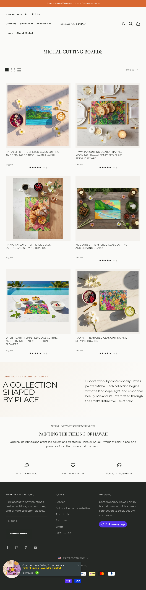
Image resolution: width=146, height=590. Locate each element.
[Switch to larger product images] (7, 70)
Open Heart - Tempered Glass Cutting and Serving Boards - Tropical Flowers (32, 341)
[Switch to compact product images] (19, 70)
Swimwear (26, 23)
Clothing (11, 23)
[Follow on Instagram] (17, 547)
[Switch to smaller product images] (13, 70)
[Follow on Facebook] (7, 547)
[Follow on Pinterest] (26, 547)
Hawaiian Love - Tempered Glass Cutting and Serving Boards (28, 246)
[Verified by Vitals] (37, 572)
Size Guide (63, 533)
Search (61, 502)
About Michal (25, 33)
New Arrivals (14, 14)
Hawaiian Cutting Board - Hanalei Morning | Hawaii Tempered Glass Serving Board (99, 155)
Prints (36, 14)
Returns (61, 520)
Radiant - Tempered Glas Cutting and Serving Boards (101, 339)
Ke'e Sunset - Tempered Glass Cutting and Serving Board (101, 246)
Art (27, 14)
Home (9, 33)
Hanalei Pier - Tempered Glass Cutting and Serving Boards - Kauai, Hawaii (32, 153)
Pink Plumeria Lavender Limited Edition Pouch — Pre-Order (44, 568)
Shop (59, 526)
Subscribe (18, 533)
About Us (62, 514)
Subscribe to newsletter (73, 508)
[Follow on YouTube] (35, 547)
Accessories (43, 23)
